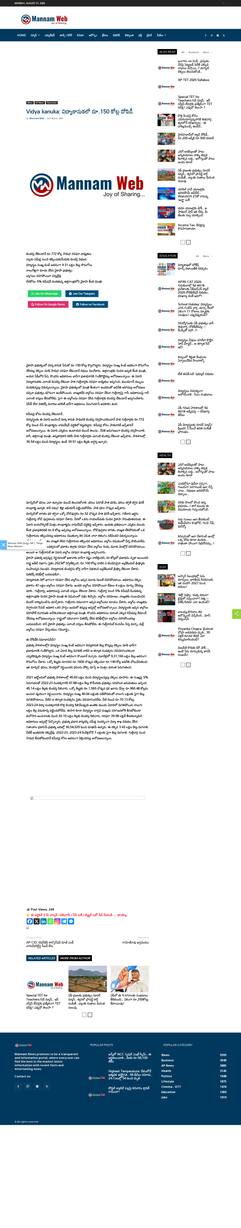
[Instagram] (211, 35)
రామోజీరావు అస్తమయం (135, 942)
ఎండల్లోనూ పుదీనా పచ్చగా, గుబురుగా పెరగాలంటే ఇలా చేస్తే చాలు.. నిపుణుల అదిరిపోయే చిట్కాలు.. (195, 488)
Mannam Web (36, 118)
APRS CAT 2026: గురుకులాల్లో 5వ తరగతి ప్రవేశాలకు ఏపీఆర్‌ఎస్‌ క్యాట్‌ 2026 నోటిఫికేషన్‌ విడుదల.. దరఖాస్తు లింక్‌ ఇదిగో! (193, 289)
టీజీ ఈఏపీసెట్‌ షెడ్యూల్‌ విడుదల (196, 374)
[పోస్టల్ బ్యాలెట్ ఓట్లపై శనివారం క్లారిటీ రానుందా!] (97, 1092)
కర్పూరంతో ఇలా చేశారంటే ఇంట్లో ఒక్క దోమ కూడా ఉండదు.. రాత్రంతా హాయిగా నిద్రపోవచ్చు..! (196, 539)
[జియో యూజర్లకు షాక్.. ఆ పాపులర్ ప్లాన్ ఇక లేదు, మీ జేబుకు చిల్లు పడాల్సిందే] (166, 212)
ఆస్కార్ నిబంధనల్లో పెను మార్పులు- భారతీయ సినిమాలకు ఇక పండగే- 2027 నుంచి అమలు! (195, 581)
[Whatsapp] (50, 921)
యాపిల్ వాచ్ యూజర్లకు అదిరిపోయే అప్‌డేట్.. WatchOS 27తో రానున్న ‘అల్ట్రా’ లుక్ (193, 194)
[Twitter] (223, 35)
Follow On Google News (50, 304)
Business (194, 52)
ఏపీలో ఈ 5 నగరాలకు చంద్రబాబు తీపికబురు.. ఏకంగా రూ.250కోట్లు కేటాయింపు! (129, 999)
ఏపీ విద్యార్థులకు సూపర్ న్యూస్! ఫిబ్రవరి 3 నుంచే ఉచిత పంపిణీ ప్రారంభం (195, 428)
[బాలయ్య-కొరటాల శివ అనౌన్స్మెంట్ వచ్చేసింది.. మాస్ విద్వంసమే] (166, 616)
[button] (223, 3)
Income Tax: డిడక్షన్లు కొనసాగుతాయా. (191, 227)
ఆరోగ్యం (93, 35)
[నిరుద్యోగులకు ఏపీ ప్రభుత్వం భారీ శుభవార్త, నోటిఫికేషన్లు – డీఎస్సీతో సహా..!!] (166, 327)
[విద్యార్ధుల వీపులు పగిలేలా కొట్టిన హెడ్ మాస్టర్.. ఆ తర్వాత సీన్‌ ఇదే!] (166, 344)
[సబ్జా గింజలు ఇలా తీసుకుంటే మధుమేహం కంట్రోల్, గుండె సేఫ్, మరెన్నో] (166, 523)
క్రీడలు (105, 35)
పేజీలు (160, 35)
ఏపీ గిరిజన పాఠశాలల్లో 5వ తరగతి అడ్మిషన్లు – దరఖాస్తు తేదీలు (194, 411)
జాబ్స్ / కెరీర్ (66, 35)
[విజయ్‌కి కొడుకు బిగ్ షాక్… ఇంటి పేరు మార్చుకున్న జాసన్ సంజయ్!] (166, 652)
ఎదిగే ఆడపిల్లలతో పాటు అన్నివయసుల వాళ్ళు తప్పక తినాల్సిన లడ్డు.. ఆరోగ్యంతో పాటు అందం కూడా (196, 156)
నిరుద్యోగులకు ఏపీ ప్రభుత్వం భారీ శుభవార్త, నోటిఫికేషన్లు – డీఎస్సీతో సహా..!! (196, 326)
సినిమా (80, 35)
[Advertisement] (87, 75)
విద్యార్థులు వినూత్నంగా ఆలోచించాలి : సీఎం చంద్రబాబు (195, 392)
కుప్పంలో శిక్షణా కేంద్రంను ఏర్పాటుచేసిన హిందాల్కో (192, 359)
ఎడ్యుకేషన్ (50, 35)
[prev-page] (84, 1015)
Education (52, 102)
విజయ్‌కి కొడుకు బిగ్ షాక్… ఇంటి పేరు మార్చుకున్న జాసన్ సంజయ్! (194, 651)
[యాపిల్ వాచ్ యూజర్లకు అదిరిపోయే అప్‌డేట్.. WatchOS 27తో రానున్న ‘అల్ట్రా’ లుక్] (166, 193)
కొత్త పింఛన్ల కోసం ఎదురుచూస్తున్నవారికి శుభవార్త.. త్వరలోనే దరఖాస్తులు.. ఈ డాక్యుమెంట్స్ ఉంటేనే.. (195, 120)
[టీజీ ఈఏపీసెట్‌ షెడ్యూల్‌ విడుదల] (166, 378)
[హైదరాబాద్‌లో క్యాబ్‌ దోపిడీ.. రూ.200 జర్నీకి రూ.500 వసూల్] (166, 139)
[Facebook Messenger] (71, 921)
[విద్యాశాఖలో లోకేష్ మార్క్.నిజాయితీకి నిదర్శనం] (166, 269)
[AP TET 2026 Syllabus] (166, 84)
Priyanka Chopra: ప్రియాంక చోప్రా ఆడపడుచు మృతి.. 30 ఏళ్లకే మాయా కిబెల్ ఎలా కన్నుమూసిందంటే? (195, 633)
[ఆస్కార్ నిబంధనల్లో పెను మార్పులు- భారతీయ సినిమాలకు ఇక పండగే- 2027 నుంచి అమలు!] (166, 580)
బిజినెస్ (116, 35)
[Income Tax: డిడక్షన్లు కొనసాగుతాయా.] (166, 229)
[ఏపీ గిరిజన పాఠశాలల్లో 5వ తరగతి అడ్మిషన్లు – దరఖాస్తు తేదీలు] (166, 412)
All (182, 52)
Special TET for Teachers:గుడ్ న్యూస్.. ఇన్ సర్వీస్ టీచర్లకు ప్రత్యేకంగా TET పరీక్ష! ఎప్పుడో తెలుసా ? (43, 1001)
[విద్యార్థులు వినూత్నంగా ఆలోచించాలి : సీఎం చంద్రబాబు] (166, 395)
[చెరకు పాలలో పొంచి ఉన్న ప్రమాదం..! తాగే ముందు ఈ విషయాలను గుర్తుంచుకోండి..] (166, 506)
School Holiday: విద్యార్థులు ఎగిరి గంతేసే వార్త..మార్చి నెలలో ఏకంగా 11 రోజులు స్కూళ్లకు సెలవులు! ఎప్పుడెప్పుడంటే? (196, 309)
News (30, 102)
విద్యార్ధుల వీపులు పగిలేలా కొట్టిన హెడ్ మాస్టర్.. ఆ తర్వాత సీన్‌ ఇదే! (195, 343)
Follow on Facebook (92, 304)
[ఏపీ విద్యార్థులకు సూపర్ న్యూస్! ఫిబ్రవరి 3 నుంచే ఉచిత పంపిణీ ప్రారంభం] (166, 429)
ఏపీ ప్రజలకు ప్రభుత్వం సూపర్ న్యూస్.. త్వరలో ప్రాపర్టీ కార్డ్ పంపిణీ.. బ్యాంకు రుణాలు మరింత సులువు (86, 1001)
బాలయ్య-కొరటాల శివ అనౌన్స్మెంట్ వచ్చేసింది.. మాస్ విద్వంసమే (194, 615)
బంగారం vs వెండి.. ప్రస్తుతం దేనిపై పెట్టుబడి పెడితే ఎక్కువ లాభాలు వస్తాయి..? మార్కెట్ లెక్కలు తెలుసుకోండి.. (193, 66)
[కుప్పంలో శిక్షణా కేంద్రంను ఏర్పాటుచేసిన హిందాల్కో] (166, 361)
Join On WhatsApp (46, 293)
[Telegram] (217, 35)
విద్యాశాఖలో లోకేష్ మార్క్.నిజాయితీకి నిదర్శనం (193, 266)
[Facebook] (205, 35)
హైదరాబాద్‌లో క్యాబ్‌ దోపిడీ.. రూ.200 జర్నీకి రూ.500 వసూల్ (196, 136)
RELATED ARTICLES (41, 958)
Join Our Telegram (84, 293)
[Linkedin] (43, 921)
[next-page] (90, 1015)
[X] (37, 921)
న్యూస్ (34, 35)
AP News (40, 102)
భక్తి (140, 35)
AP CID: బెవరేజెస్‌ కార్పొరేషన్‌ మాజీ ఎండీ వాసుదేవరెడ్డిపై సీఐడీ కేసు (50, 944)
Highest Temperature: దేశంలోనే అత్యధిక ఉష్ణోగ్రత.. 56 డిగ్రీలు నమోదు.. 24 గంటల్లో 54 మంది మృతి (130, 1074)
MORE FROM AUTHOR (75, 958)
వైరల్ (149, 35)
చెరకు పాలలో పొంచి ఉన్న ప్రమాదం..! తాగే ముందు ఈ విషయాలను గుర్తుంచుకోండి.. (194, 505)
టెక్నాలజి (129, 35)
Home (21, 35)
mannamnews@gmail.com (50, 1076)
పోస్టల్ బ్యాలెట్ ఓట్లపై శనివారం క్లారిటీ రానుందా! (129, 1090)
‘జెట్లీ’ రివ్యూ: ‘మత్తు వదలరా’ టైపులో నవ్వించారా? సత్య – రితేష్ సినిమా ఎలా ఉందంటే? (194, 598)
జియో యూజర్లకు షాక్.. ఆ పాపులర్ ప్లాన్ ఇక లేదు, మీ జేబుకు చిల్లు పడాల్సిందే (193, 211)
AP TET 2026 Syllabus (193, 80)
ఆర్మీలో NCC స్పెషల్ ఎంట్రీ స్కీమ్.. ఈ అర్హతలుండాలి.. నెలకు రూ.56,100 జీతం (130, 1057)
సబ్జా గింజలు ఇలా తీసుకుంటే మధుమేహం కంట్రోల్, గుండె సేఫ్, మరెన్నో (196, 522)
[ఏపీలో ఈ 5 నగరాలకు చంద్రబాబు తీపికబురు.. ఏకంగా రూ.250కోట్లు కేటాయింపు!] (130, 979)
